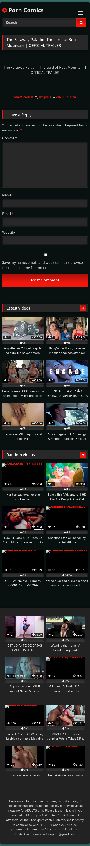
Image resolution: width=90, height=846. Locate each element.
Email (7, 214)
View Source (66, 97)
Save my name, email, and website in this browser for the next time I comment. (43, 265)
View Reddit (23, 97)
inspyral (45, 97)
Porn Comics (25, 10)
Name (8, 195)
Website (8, 232)
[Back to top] (76, 833)
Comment (9, 138)
